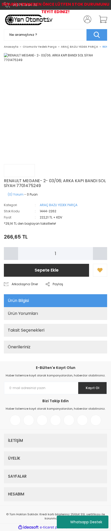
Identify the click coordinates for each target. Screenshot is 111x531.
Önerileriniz (19, 347)
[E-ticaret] (55, 527)
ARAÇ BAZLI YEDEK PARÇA (58, 205)
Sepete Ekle (47, 270)
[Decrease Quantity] (11, 253)
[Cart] (101, 19)
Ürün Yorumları (23, 313)
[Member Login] (86, 19)
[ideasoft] (28, 527)
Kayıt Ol (92, 387)
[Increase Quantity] (100, 253)
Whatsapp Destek (86, 522)
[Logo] (29, 19)
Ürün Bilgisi (18, 301)
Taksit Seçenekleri (26, 330)
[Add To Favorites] (100, 270)
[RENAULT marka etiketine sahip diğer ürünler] (19, 170)
